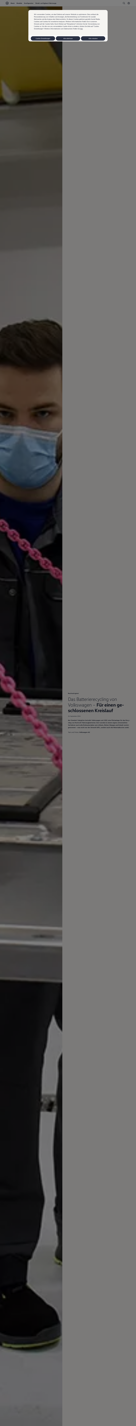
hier (81, 29)
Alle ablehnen (68, 38)
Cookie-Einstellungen (43, 38)
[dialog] (68, 713)
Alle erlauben (93, 38)
